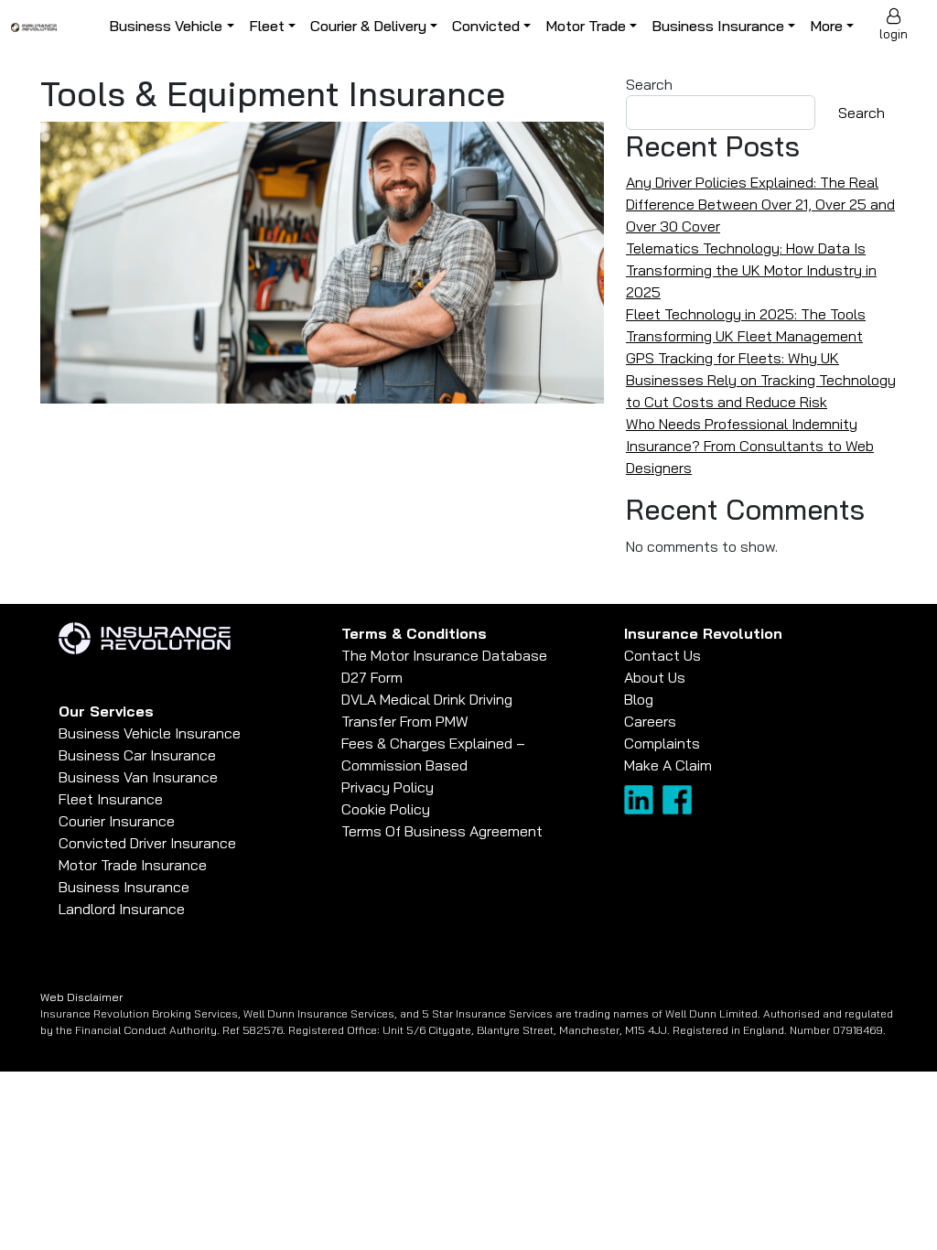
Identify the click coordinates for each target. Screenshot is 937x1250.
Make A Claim (668, 765)
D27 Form (372, 677)
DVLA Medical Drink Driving (426, 699)
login (893, 34)
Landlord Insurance (122, 909)
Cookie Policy (385, 809)
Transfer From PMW (404, 721)
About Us (654, 677)
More (826, 25)
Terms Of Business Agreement (442, 831)
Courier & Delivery (368, 25)
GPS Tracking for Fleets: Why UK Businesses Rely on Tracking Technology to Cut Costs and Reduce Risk (761, 380)
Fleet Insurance (111, 799)
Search (649, 84)
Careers (650, 721)
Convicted (486, 25)
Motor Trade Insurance (133, 865)
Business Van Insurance (138, 777)
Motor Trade (585, 25)
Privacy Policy (387, 787)
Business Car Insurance (137, 755)
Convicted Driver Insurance (147, 843)
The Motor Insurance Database (444, 655)
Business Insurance (718, 25)
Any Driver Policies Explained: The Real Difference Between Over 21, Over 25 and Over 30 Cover (760, 204)
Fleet (267, 25)
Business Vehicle (165, 25)
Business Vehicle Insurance (150, 733)
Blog (638, 699)
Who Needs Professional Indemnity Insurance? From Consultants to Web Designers (750, 446)
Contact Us (662, 655)
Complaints (662, 743)
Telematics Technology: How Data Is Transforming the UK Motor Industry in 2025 (751, 270)
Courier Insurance (117, 821)
